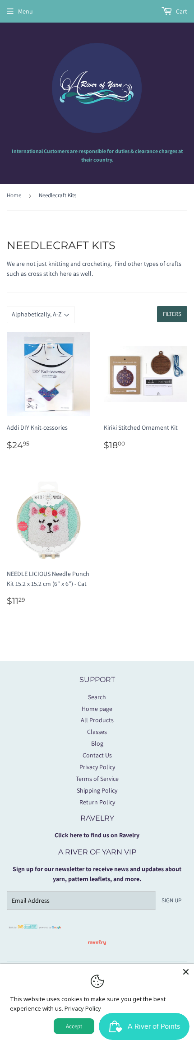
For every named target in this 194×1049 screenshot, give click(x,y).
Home (14, 195)
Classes (97, 732)
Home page (97, 709)
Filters (172, 314)
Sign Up (171, 900)
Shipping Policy (97, 790)
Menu (25, 11)
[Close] (185, 971)
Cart (181, 11)
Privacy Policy (97, 767)
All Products (97, 720)
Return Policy (97, 802)
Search (97, 697)
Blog (97, 743)
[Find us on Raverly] (97, 949)
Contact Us (97, 755)
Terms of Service (97, 779)
